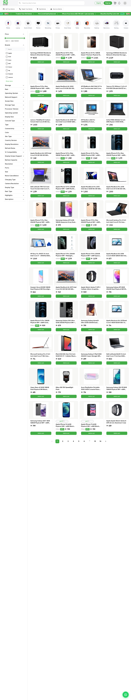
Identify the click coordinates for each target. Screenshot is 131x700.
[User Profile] (125, 3)
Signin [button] (98, 3)
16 (100, 441)
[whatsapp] (126, 695)
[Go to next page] (106, 441)
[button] (15, 34)
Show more (9, 81)
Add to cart (41, 62)
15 (95, 441)
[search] (20, 3)
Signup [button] (107, 3)
